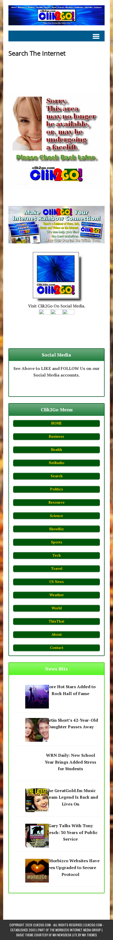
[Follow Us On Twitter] (57, 318)
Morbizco (62, 930)
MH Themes (89, 935)
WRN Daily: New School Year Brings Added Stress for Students (70, 762)
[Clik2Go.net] (56, 15)
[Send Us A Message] (68, 318)
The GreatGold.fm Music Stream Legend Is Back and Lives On (70, 797)
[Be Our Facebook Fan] (45, 318)
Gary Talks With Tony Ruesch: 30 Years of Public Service (70, 832)
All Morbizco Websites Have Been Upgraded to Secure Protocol (71, 867)
